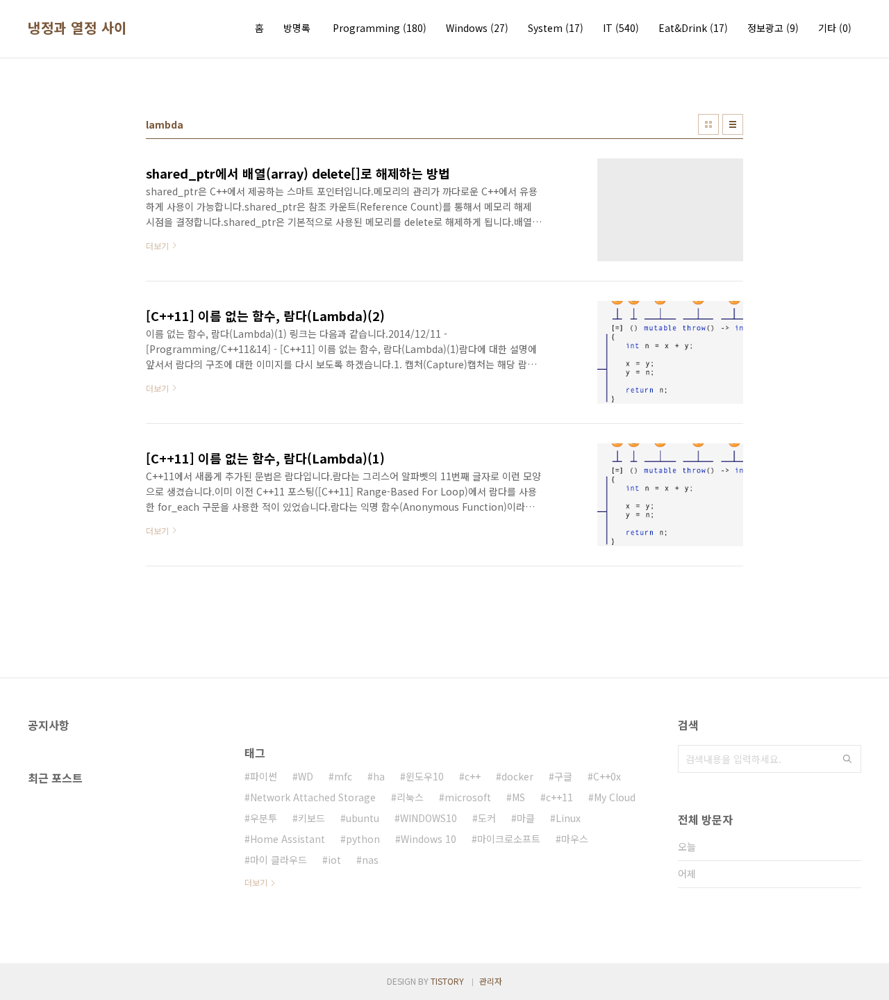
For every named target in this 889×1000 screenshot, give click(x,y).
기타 (834, 28)
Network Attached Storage (313, 797)
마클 (526, 818)
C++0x (607, 776)
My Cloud (614, 797)
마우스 (574, 839)
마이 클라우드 (278, 860)
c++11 (559, 797)
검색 (847, 759)
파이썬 (263, 776)
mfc (343, 776)
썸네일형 (708, 124)
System (555, 28)
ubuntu (362, 818)
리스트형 (732, 124)
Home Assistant (287, 839)
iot (334, 860)
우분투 (263, 818)
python (363, 839)
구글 (563, 776)
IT (621, 28)
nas (370, 860)
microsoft (467, 797)
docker (517, 776)
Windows (477, 28)
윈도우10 (425, 776)
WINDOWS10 (428, 818)
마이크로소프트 (508, 839)
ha (379, 776)
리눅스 (410, 797)
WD (305, 776)
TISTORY (447, 981)
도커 (487, 818)
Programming (379, 28)
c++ (473, 776)
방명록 (296, 28)
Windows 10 (428, 839)
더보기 (255, 882)
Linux (568, 818)
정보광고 (773, 28)
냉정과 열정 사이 (77, 28)
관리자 (490, 981)
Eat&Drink (693, 28)
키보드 (311, 818)
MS (518, 797)
